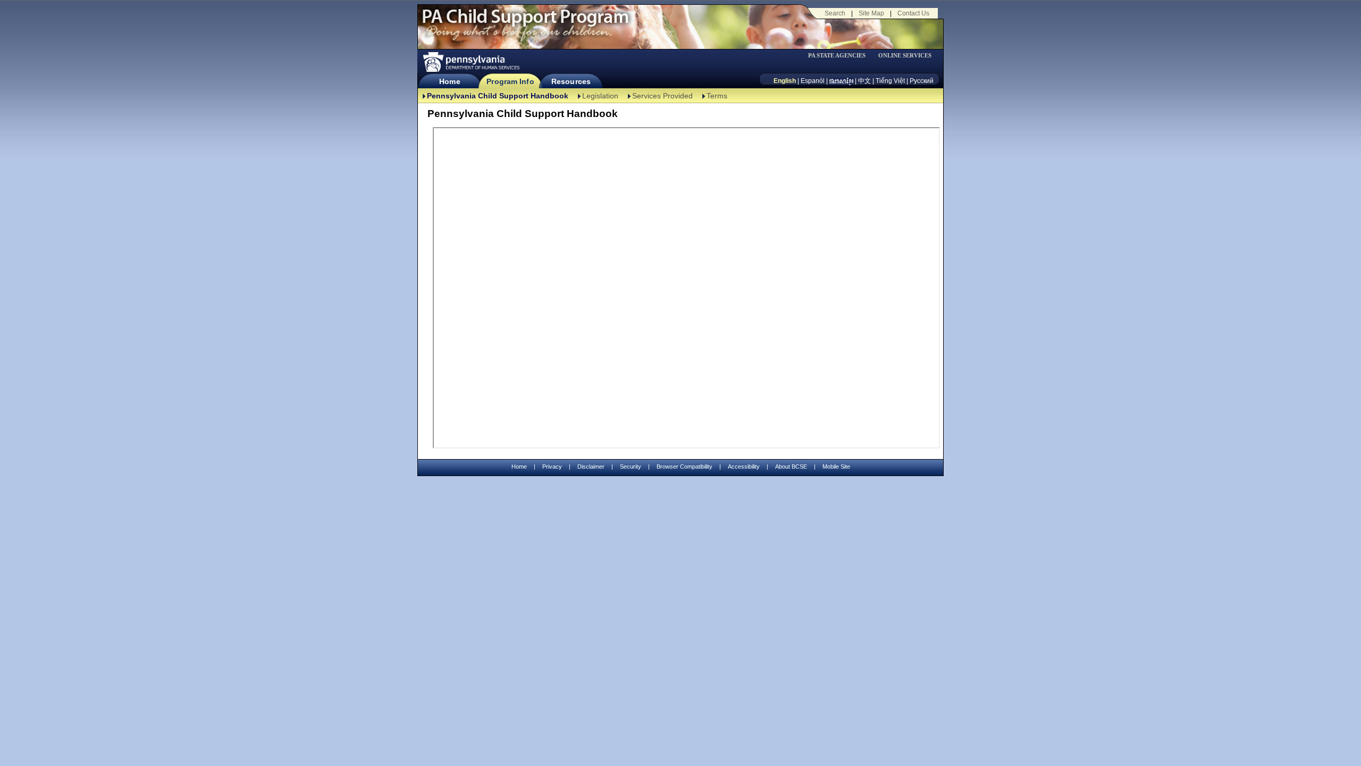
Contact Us (913, 13)
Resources (571, 81)
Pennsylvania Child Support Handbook (497, 95)
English (785, 81)
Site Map (871, 13)
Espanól (813, 81)
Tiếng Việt (890, 81)
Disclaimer (590, 466)
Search (835, 13)
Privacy (552, 467)
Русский (922, 81)
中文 (864, 81)
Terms (717, 95)
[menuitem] (840, 56)
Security (630, 466)
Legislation (600, 95)
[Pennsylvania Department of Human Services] (470, 62)
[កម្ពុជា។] (841, 81)
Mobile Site (836, 466)
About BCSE (791, 466)
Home (449, 81)
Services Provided (662, 95)
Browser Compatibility (684, 466)
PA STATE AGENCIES (837, 56)
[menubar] (840, 56)
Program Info (510, 81)
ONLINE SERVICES (904, 56)
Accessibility (744, 466)
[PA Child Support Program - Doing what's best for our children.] (525, 23)
